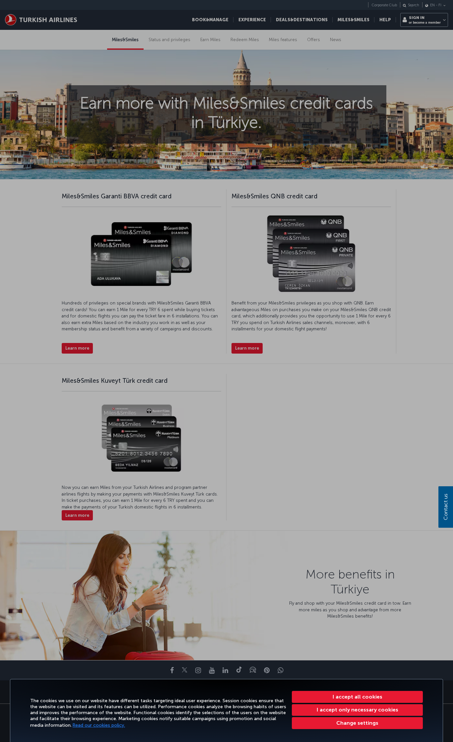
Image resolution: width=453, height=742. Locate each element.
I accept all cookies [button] (357, 697)
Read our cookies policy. (99, 725)
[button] (357, 723)
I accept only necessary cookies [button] (357, 710)
